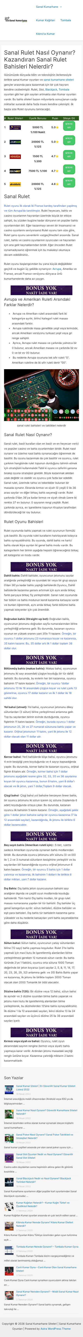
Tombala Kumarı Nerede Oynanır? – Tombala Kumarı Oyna (47, 1246)
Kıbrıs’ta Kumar (45, 33)
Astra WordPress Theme (56, 1328)
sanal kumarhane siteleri (59, 79)
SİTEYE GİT (69, 126)
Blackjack (51, 89)
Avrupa (57, 268)
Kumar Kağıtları (45, 20)
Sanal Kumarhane (47, 6)
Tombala (65, 20)
